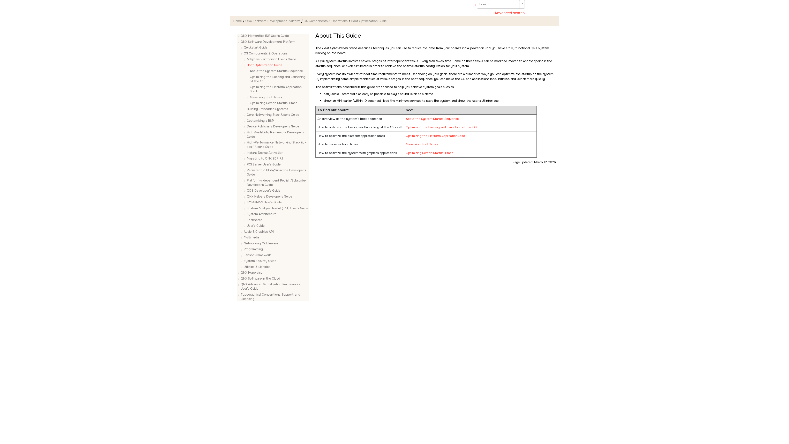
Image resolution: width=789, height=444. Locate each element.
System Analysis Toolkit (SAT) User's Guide (277, 208)
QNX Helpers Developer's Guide (269, 196)
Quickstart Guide (256, 47)
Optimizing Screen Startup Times (429, 153)
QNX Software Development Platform (272, 21)
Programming (253, 249)
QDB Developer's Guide (263, 190)
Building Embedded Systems (267, 109)
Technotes (254, 220)
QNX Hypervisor (252, 273)
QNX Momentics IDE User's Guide (265, 36)
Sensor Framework (257, 255)
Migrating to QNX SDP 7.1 (265, 158)
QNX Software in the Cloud (260, 278)
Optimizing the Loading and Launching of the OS (441, 127)
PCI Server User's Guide (264, 164)
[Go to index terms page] (473, 5)
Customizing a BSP (260, 121)
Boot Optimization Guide (369, 21)
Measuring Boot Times (266, 97)
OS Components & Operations (326, 21)
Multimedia (251, 237)
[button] (239, 36)
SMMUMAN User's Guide (264, 202)
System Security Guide (260, 261)
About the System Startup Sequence (276, 71)
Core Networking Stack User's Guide (273, 115)
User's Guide (256, 226)
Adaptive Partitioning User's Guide (271, 59)
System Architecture (261, 214)
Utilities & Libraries (257, 267)
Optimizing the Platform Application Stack (436, 136)
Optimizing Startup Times (273, 103)
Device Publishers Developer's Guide (273, 126)
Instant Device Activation (265, 153)
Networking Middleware (261, 243)
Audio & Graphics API (259, 232)
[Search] (522, 4)
